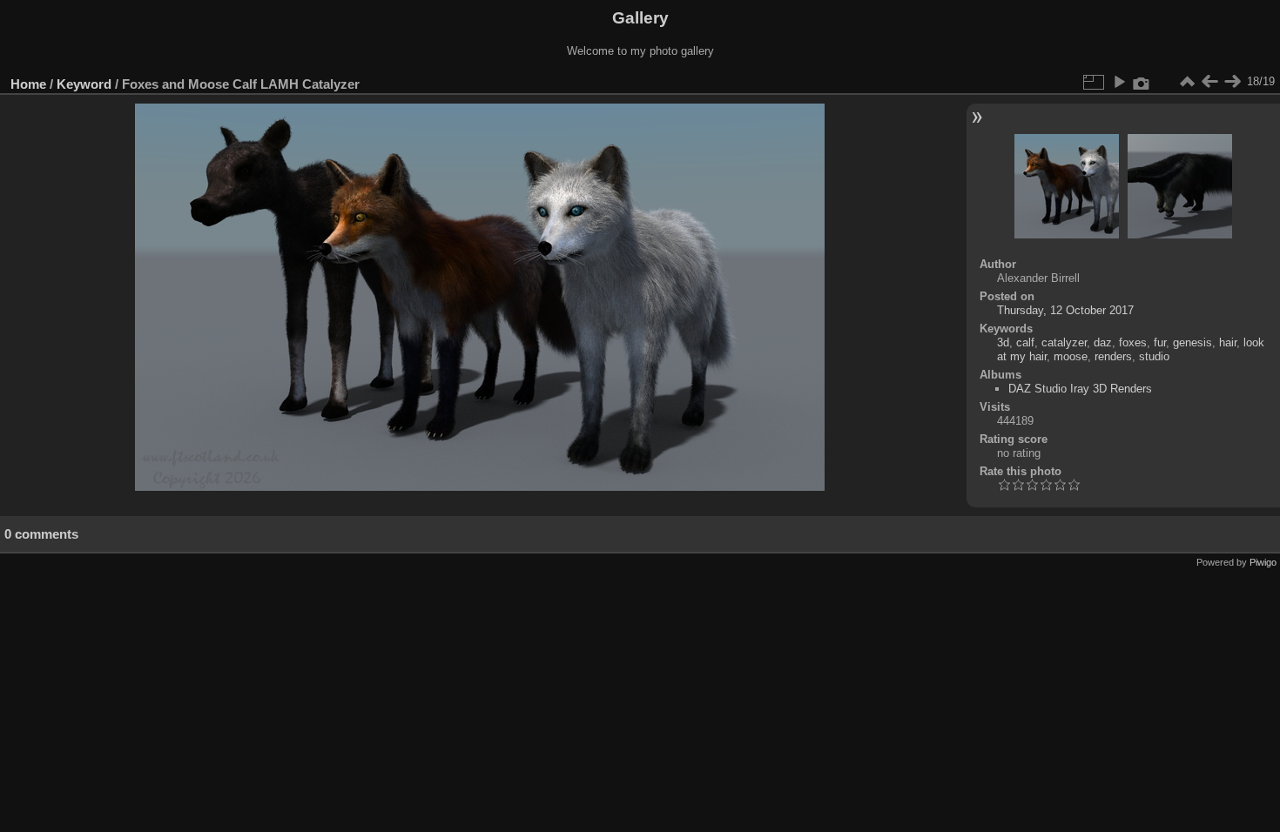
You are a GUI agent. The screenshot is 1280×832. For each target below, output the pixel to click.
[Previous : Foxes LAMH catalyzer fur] (1209, 81)
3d (1003, 342)
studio (1154, 356)
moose (1071, 356)
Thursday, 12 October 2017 (1065, 310)
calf (1025, 342)
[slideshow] (1119, 81)
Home (28, 84)
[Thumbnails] (1187, 81)
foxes (1133, 342)
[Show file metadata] (1141, 81)
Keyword (84, 84)
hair (1227, 342)
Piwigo (1263, 562)
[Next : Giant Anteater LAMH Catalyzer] (1232, 81)
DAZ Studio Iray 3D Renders (1080, 388)
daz (1103, 342)
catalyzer (1064, 342)
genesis (1192, 342)
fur (1160, 342)
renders (1113, 356)
